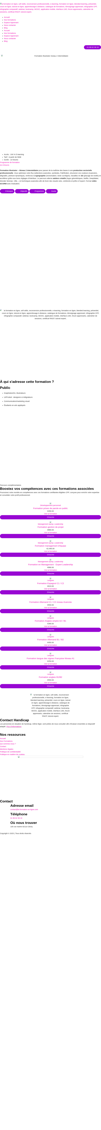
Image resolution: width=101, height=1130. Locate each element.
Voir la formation (50, 514)
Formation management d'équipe (50, 546)
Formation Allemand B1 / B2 (50, 639)
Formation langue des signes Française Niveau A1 (50, 658)
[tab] (7, 191)
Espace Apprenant (11, 23)
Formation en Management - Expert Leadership (50, 564)
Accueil (7, 17)
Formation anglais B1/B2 (50, 677)
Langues (50, 580)
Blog (5, 28)
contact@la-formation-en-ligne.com (24, 809)
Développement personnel (50, 505)
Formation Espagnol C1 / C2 (50, 583)
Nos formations (10, 20)
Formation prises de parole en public (50, 508)
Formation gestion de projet (51, 527)
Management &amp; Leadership (50, 524)
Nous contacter (10, 25)
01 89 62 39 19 (16, 818)
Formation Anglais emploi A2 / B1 (50, 621)
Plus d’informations (13, 727)
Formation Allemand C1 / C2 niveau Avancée (50, 602)
